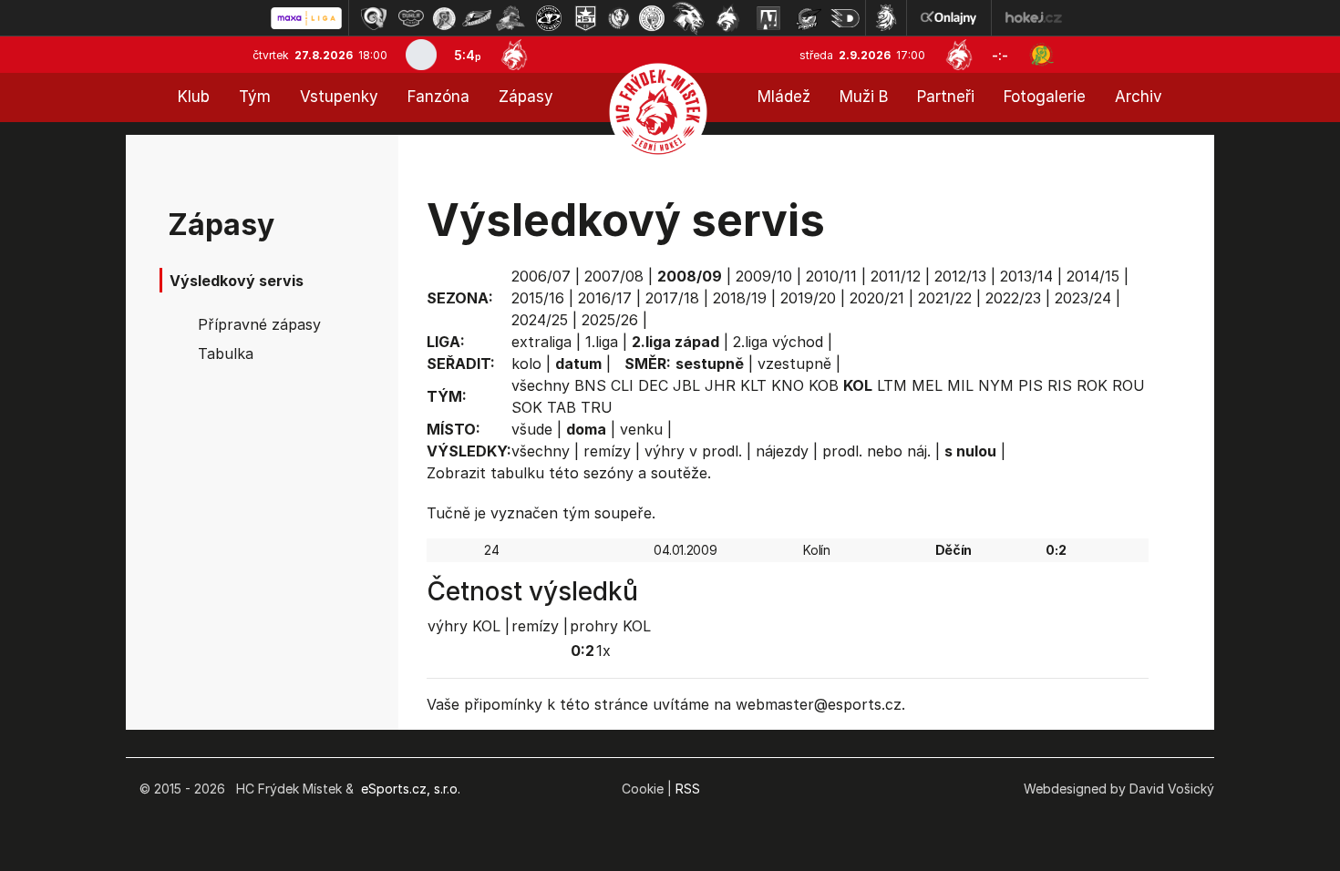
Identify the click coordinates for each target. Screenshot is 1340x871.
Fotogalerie (1045, 96)
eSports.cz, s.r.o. (410, 788)
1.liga (601, 342)
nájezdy (782, 451)
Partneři (945, 96)
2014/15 (1093, 276)
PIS (1030, 385)
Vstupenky (339, 96)
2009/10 (764, 276)
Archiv (1138, 96)
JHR (720, 385)
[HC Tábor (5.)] (511, 18)
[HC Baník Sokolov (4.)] (476, 18)
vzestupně (794, 363)
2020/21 (877, 298)
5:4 (467, 55)
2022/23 (1013, 298)
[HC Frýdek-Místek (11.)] (728, 18)
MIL (960, 385)
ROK (1092, 385)
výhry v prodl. (693, 451)
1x (603, 650)
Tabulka (225, 353)
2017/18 (672, 298)
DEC (653, 385)
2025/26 (610, 320)
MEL (927, 385)
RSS (687, 788)
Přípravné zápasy (259, 324)
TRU (597, 407)
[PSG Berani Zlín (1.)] (374, 18)
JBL (686, 385)
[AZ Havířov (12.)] (768, 18)
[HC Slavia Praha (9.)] (651, 18)
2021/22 (945, 298)
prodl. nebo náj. (876, 451)
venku (641, 429)
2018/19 (740, 298)
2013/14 (1026, 276)
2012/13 (960, 276)
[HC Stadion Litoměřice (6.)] (549, 18)
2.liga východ (778, 342)
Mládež (784, 96)
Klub (194, 96)
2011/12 (896, 276)
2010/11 (831, 276)
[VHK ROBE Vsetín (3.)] (444, 18)
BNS (590, 385)
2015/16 (537, 298)
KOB (824, 385)
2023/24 (1083, 298)
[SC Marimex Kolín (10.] (688, 18)
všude (531, 429)
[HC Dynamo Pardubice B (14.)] (845, 18)
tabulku (517, 473)
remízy (607, 451)
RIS (1059, 385)
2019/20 (808, 298)
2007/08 (614, 276)
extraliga (541, 342)
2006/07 (541, 276)
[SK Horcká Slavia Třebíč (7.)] (586, 18)
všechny (540, 385)
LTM (892, 385)
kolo (526, 363)
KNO (787, 385)
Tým (255, 96)
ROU (1128, 385)
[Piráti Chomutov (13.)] (809, 18)
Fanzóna (438, 96)
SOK (526, 407)
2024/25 (539, 320)
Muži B (864, 96)
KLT (753, 385)
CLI (622, 385)
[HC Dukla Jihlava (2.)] (411, 18)
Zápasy (526, 96)
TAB (561, 407)
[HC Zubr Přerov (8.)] (619, 18)
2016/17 (605, 298)
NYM (996, 385)
